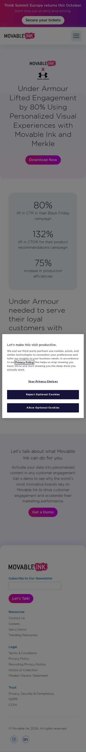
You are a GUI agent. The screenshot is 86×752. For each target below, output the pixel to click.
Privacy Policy (24, 362)
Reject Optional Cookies (43, 394)
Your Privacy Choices (43, 381)
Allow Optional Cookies (43, 407)
